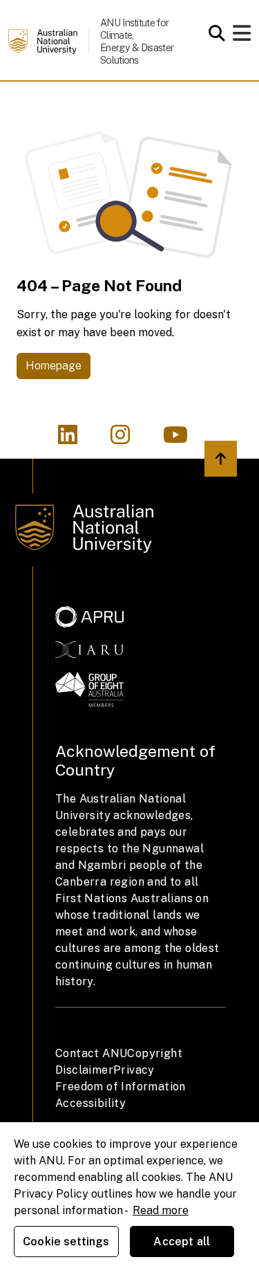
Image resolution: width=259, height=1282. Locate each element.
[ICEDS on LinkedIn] (76, 439)
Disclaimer (84, 1070)
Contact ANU (91, 1053)
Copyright (154, 1053)
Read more (161, 1210)
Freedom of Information (120, 1086)
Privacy (134, 1070)
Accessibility (90, 1103)
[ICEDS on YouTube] (182, 439)
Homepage (53, 365)
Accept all (181, 1241)
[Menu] (242, 37)
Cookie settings (66, 1241)
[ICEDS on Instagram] (128, 439)
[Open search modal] (213, 33)
